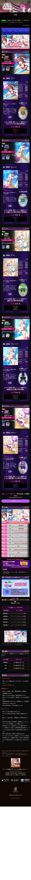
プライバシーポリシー (15, 798)
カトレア (10, 30)
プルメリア (21, 30)
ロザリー (26, 30)
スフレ (15, 30)
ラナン (4, 30)
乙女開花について (15, 501)
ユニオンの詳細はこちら (8, 685)
